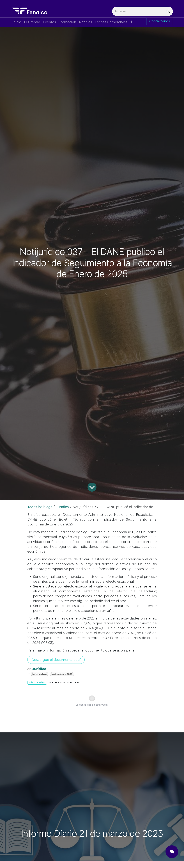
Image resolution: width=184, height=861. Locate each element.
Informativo (39, 674)
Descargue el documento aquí (56, 660)
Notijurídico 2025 (61, 674)
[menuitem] (17, 22)
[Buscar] (168, 11)
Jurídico (62, 507)
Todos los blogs (39, 507)
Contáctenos (159, 21)
